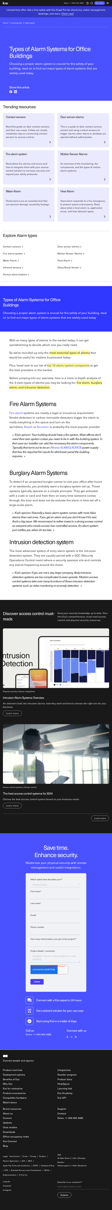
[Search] (91, 3)
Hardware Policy (47, 1165)
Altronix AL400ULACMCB (65, 447)
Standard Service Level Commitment (26, 1170)
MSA (30, 1161)
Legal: (5, 1156)
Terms (25, 1156)
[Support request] (87, 3)
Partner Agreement (11, 1161)
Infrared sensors (12, 267)
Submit (64, 1195)
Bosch (28, 427)
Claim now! (67, 13)
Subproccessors (9, 1175)
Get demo (100, 3)
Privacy (33, 1156)
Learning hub (16, 23)
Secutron (43, 427)
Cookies (42, 1156)
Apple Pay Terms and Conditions (16, 1165)
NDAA (46, 1170)
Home (5, 23)
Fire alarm (16, 413)
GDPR (35, 1165)
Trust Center (14, 1156)
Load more (100, 818)
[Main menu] (108, 3)
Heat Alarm (63, 260)
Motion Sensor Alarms (69, 253)
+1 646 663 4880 (74, 3)
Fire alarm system (13, 253)
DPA (6, 1170)
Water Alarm (10, 260)
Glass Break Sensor (68, 267)
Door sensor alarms (68, 246)
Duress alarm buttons (15, 274)
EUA (23, 1161)
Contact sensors (12, 246)
